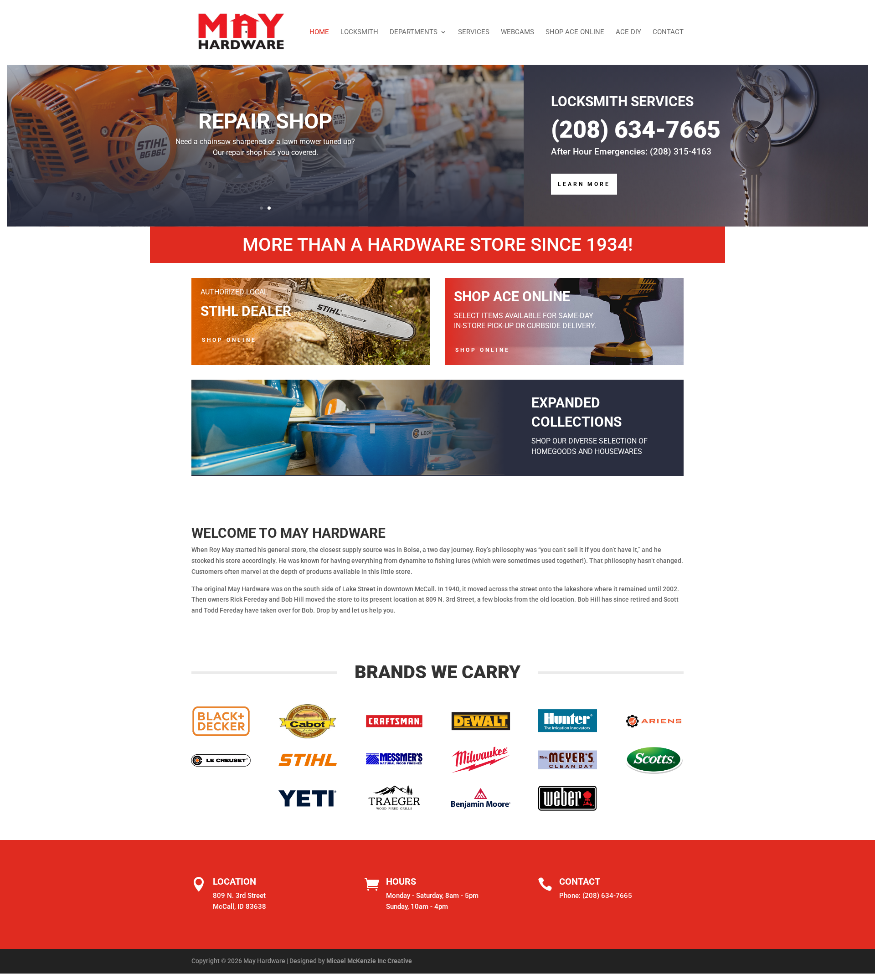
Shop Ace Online (575, 32)
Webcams (517, 32)
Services (473, 32)
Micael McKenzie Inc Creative (369, 960)
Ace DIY (628, 32)
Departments (414, 32)
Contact (668, 32)
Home (319, 32)
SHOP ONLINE (229, 340)
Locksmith (359, 32)
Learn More (584, 184)
